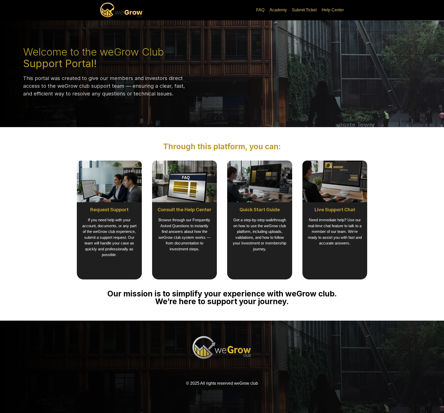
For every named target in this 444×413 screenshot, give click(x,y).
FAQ (260, 10)
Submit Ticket (304, 10)
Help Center (333, 10)
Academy (278, 10)
